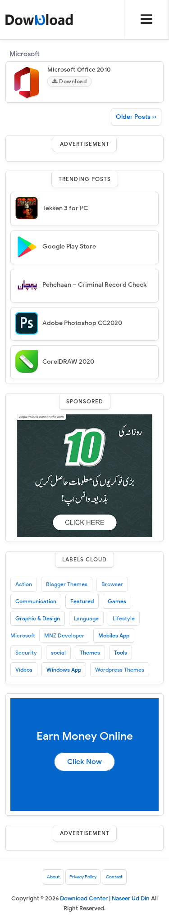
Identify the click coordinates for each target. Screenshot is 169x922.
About (53, 877)
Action (23, 584)
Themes (90, 652)
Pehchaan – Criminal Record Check (94, 285)
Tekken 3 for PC (65, 208)
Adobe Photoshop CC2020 (82, 323)
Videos (23, 669)
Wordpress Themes (119, 669)
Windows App (63, 669)
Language (86, 618)
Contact (114, 877)
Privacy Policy (82, 877)
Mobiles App (113, 635)
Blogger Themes (66, 584)
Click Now (84, 761)
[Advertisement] (84, 475)
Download (72, 81)
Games (117, 601)
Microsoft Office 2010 (79, 69)
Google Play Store (69, 246)
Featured (82, 601)
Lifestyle (124, 618)
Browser (112, 584)
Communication (35, 601)
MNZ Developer (64, 635)
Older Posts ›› (136, 117)
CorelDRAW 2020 (68, 362)
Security (26, 652)
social (58, 652)
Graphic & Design (37, 618)
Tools (120, 652)
